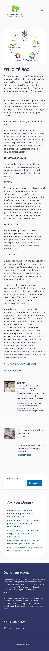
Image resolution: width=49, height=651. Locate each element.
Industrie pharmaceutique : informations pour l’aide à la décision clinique (20, 513)
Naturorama (28, 644)
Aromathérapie (14, 370)
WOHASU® (34, 312)
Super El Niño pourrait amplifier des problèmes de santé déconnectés (22, 533)
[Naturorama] (15, 11)
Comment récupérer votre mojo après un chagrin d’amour (31, 448)
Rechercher (13, 478)
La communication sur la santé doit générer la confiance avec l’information (24, 523)
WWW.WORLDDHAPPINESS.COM (20, 363)
